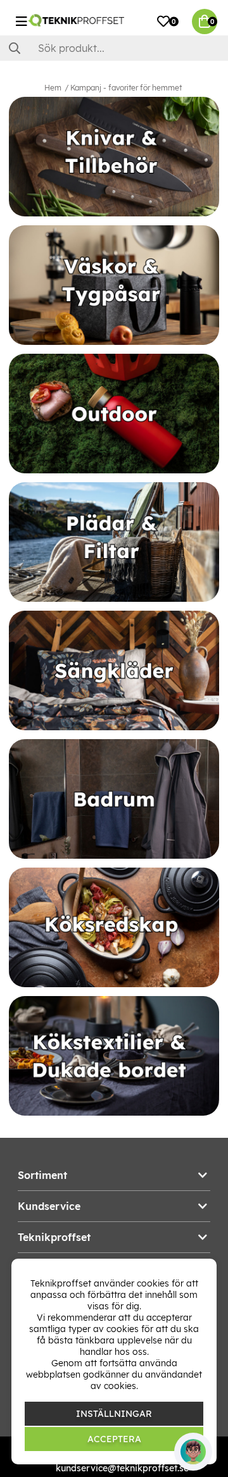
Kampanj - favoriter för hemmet (126, 87)
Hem (52, 87)
